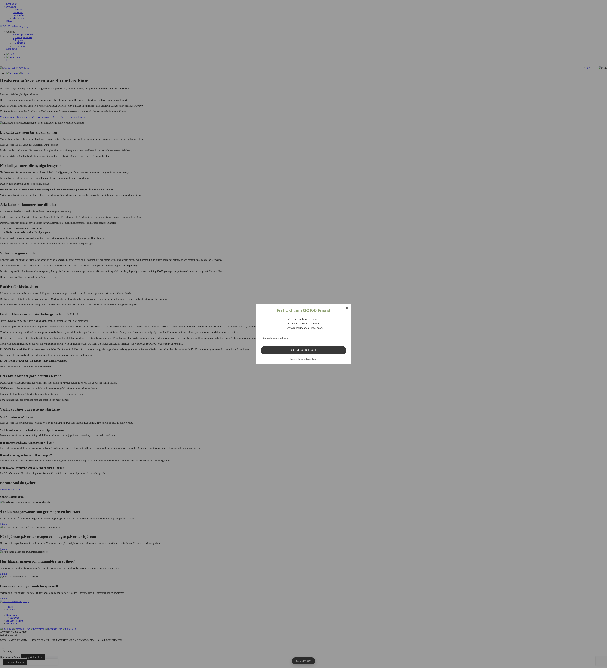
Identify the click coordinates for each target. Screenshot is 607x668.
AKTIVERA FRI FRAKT (303, 350)
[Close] (347, 308)
